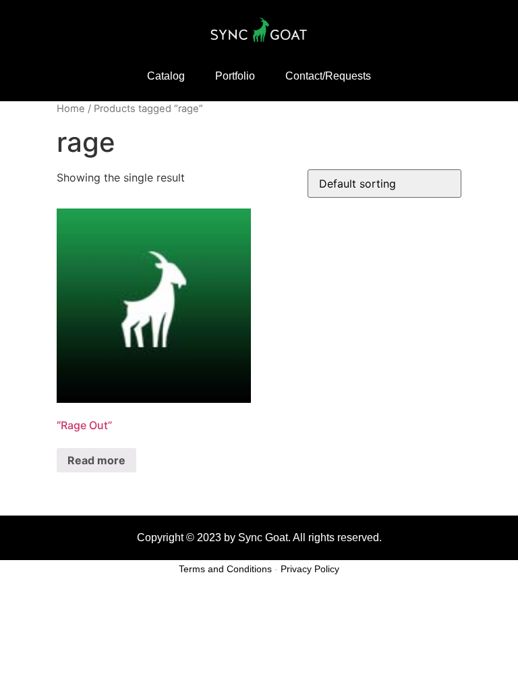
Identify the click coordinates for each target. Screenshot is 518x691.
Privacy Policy (310, 568)
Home (71, 109)
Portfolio (235, 76)
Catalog (166, 76)
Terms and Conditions (225, 568)
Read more (96, 460)
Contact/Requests (328, 76)
